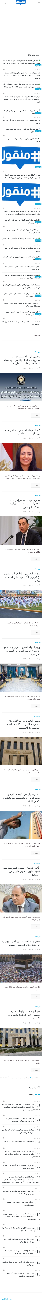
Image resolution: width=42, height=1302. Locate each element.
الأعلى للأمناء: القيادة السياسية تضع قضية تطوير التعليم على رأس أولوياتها (21, 871)
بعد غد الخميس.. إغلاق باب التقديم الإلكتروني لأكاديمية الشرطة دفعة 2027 (22, 577)
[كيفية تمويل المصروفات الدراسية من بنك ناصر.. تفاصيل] (21, 457)
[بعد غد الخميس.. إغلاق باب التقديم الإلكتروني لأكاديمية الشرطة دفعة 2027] (21, 604)
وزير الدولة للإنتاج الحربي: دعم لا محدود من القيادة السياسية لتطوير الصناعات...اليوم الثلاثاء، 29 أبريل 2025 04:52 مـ (21, 213)
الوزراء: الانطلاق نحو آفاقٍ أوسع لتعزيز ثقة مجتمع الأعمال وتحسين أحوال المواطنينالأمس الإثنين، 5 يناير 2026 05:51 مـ (21, 176)
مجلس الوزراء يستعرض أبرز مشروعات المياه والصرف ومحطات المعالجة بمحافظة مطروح (21, 360)
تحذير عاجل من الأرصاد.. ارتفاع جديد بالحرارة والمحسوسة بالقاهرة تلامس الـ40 (21, 798)
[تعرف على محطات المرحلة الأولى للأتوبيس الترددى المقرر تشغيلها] (21, 240)
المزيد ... (36, 415)
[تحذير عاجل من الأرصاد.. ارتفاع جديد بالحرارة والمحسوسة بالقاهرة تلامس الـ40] (21, 824)
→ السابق (37, 1077)
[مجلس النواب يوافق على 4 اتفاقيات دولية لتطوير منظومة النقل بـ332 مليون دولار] (21, 295)
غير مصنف (37, 352)
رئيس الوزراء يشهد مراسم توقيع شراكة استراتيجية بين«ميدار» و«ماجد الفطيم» (21, 1192)
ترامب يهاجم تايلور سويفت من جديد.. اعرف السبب (21, 1141)
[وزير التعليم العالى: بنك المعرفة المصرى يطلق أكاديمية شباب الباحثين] (21, 112)
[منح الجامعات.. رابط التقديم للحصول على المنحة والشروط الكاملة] (21, 1042)
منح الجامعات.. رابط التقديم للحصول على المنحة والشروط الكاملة (24, 1015)
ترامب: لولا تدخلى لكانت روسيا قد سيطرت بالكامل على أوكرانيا (21, 1263)
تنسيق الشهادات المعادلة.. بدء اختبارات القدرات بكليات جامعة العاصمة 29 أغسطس (23, 724)
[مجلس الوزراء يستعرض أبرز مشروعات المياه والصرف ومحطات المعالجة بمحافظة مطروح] (21, 387)
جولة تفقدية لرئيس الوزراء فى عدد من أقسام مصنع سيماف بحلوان (21, 140)
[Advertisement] (21, 27)
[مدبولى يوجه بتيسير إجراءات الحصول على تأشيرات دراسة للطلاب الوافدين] (21, 530)
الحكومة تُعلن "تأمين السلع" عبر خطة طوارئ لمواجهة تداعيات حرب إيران (23, 231)
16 (5, 1077)
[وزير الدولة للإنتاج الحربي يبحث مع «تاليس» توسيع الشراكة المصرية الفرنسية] (21, 677)
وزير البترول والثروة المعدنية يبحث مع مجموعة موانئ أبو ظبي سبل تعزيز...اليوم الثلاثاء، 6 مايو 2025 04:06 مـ (22, 1154)
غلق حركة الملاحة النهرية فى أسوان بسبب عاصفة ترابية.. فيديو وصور (21, 1166)
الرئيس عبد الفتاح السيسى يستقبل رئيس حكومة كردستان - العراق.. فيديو (21, 268)
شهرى (31, 1094)
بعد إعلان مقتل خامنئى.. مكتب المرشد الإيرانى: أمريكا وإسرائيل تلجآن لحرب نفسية (22, 1119)
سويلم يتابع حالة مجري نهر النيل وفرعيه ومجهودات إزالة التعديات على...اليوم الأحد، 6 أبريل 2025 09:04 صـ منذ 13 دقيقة (22, 99)
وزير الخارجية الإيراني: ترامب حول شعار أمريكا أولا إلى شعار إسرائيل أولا (21, 1229)
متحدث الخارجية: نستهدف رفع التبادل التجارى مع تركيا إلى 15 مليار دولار (22, 1240)
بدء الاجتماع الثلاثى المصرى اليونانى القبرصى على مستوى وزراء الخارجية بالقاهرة (21, 1251)
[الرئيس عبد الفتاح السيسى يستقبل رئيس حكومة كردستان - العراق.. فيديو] (21, 258)
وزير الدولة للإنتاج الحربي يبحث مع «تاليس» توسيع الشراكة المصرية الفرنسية (22, 651)
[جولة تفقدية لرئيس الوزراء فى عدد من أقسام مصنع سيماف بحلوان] (21, 130)
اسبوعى (37, 1094)
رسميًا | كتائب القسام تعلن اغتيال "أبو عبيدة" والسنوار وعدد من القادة (23, 1274)
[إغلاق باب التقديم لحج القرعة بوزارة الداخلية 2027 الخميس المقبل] (21, 968)
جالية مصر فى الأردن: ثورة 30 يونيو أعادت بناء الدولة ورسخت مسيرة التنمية (21, 323)
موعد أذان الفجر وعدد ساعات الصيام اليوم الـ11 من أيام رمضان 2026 (21, 1203)
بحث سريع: (36, 335)
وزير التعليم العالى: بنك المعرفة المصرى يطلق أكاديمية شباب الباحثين (21, 122)
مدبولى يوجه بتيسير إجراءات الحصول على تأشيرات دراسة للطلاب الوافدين (24, 504)
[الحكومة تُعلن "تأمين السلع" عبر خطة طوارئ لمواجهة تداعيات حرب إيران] (21, 221)
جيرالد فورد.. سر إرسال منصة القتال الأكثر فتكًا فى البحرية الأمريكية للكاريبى (21, 1131)
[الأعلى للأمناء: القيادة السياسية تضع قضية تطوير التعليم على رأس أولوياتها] (21, 898)
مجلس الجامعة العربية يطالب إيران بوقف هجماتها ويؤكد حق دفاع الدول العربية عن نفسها (21, 286)
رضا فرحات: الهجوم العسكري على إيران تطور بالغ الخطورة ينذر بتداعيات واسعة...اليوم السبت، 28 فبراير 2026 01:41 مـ (21, 1216)
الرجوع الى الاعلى (7, 1299)
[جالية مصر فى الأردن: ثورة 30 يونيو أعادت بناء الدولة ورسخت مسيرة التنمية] (21, 313)
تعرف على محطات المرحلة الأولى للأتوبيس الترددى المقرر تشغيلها (21, 249)
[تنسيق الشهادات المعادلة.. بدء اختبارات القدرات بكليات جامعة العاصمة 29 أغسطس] (21, 751)
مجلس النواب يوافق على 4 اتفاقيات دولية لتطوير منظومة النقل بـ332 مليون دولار (22, 304)
